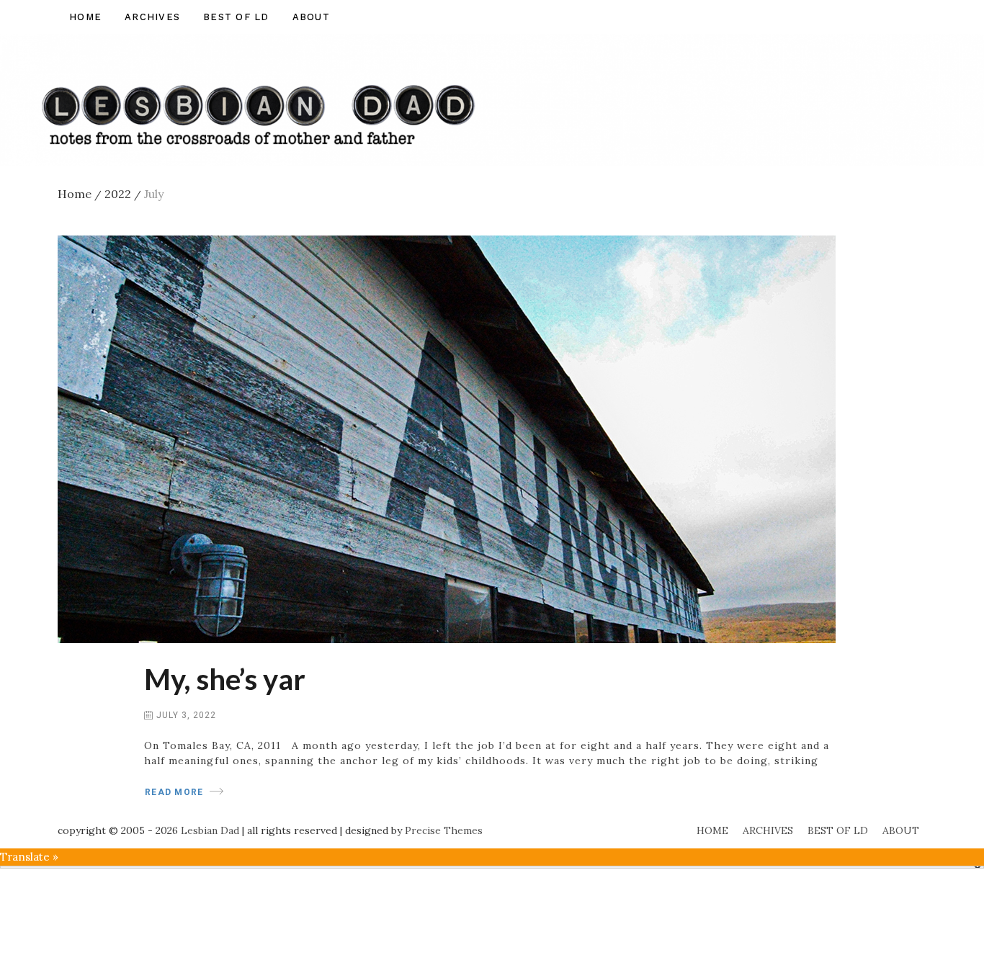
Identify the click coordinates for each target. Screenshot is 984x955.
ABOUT (311, 17)
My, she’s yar (224, 679)
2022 (122, 194)
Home (80, 194)
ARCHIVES (152, 17)
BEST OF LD (236, 17)
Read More (174, 792)
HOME (85, 17)
